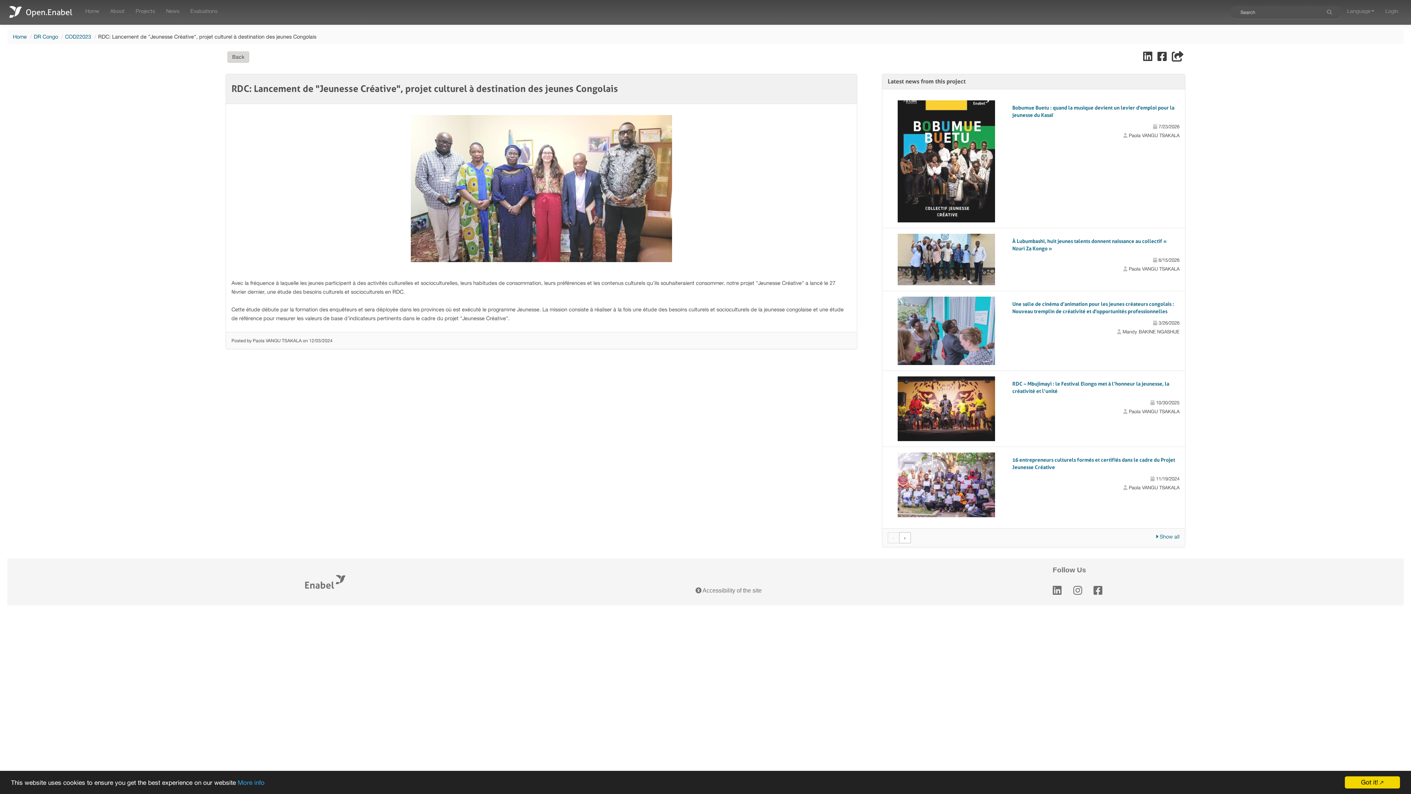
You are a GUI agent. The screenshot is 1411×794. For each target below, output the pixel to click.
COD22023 (78, 36)
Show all (1169, 536)
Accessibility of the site (731, 590)
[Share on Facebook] (1163, 58)
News (172, 11)
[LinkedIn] (1057, 590)
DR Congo (46, 36)
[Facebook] (1098, 590)
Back (238, 57)
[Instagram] (1077, 590)
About (117, 11)
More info (251, 782)
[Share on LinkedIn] (1148, 58)
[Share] (1177, 58)
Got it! (1369, 782)
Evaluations (204, 11)
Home (92, 11)
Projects (145, 11)
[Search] (1329, 12)
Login (1391, 11)
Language (1359, 11)
